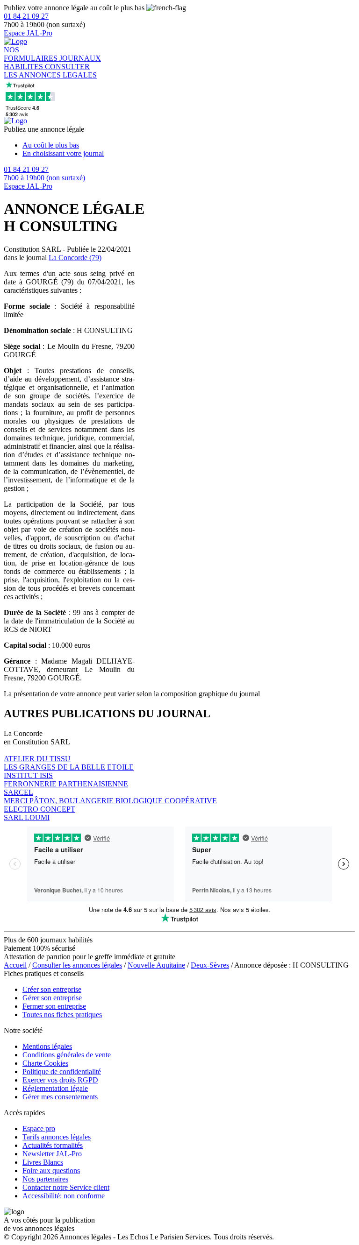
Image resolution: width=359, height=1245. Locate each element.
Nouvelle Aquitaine (156, 965)
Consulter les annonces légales (77, 965)
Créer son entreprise (51, 989)
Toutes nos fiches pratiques (62, 1015)
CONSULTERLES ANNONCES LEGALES (50, 71)
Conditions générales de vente (66, 1055)
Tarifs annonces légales (56, 1137)
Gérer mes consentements (60, 1097)
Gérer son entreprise (52, 998)
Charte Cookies (45, 1063)
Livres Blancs (42, 1162)
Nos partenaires (45, 1179)
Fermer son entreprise (54, 1006)
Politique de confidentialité (61, 1071)
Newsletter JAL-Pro (52, 1154)
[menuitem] (188, 145)
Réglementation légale (55, 1088)
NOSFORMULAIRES (31, 54)
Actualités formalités (52, 1145)
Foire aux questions (51, 1170)
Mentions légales (47, 1046)
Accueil (15, 965)
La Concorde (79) (75, 258)
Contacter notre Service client (65, 1187)
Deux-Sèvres (210, 965)
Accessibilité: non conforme (63, 1196)
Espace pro (38, 1128)
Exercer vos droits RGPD (60, 1080)
